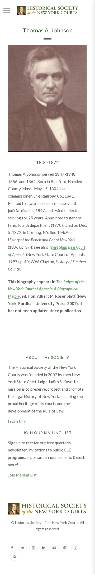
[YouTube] (54, 548)
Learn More (18, 421)
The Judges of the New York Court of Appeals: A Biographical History (46, 288)
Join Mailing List (22, 475)
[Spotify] (65, 548)
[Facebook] (12, 548)
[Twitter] (22, 548)
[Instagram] (33, 548)
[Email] (75, 548)
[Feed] (14, 556)
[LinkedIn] (44, 548)
